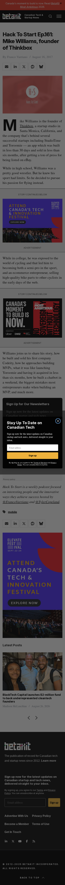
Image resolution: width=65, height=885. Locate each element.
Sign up (32, 455)
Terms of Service (40, 463)
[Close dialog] (58, 421)
